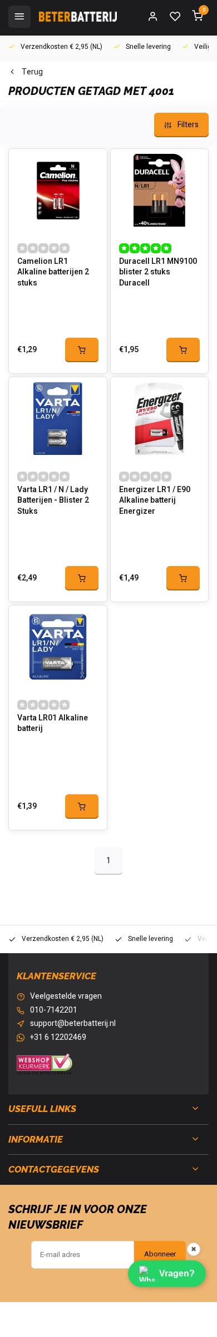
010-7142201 (53, 1010)
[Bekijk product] (81, 350)
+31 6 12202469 (58, 1037)
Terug (32, 72)
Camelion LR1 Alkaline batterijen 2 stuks (53, 272)
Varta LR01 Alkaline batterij (52, 724)
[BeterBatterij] (78, 16)
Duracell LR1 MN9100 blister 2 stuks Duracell (158, 272)
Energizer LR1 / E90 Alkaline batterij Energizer (154, 500)
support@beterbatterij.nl (73, 1023)
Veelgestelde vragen (66, 996)
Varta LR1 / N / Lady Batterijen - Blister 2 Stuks (53, 500)
